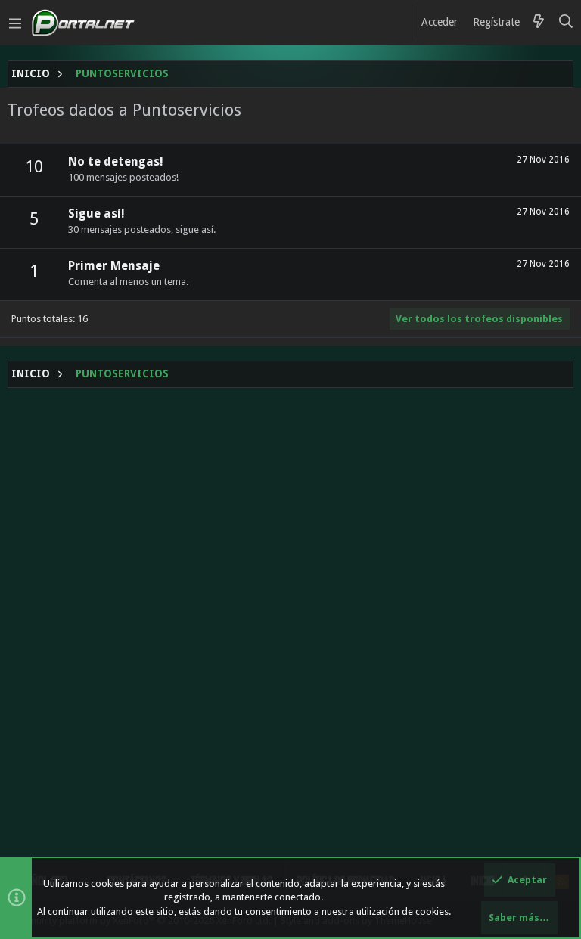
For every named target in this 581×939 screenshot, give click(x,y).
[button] (15, 22)
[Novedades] (538, 23)
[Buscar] (566, 23)
